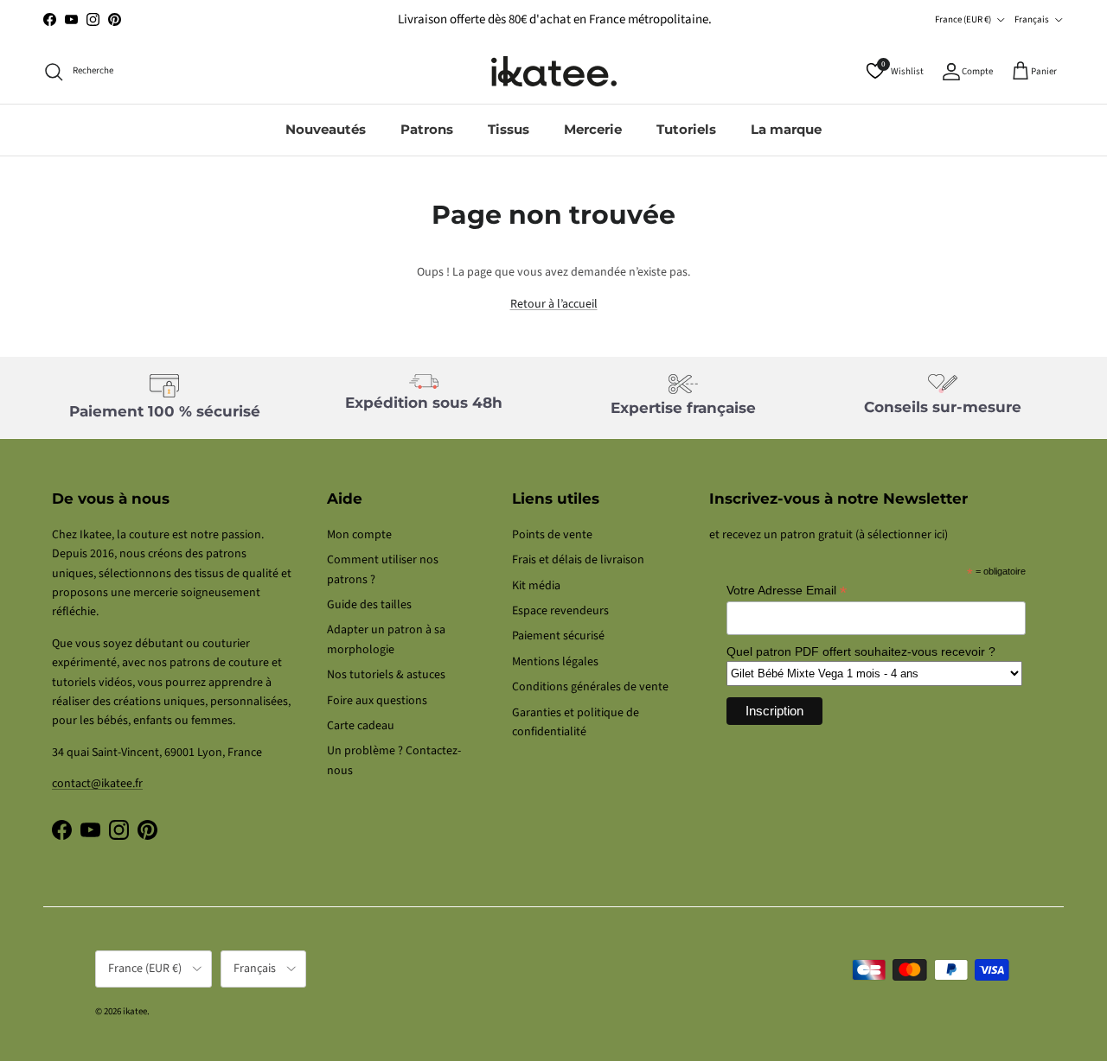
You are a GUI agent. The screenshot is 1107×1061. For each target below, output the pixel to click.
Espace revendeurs (560, 610)
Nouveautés (325, 129)
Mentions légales (555, 661)
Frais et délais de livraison (578, 560)
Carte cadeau (360, 725)
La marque (786, 129)
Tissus (508, 129)
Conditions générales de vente (590, 687)
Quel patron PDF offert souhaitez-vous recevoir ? (860, 651)
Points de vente (552, 534)
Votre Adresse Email (786, 590)
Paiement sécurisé (558, 636)
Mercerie (593, 129)
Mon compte (359, 534)
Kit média (536, 585)
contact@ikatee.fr (97, 783)
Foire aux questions (377, 700)
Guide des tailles (369, 604)
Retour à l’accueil (554, 304)
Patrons (426, 129)
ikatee (135, 1011)
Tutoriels (686, 129)
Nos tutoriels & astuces (386, 674)
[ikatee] (554, 71)
